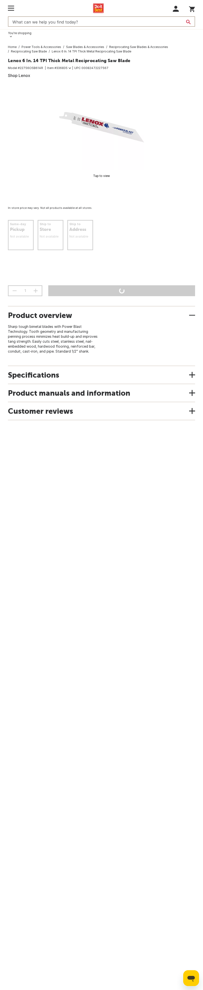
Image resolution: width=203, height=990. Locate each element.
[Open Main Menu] (11, 8)
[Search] (188, 22)
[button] (176, 9)
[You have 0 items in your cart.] (192, 8)
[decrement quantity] (14, 290)
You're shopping (19, 33)
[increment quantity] (35, 290)
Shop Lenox (19, 75)
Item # (57, 68)
